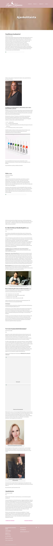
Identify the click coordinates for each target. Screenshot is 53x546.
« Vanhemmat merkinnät (9, 520)
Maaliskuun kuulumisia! (13, 34)
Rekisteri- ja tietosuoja (9, 538)
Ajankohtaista (9, 491)
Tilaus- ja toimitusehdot (9, 540)
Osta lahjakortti (23, 529)
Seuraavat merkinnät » (28, 520)
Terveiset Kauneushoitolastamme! (16, 329)
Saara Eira (7, 36)
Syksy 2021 (8, 173)
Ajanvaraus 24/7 (23, 527)
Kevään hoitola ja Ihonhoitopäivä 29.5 (17, 228)
